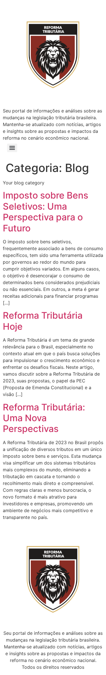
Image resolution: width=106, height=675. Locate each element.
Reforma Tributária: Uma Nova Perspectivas (44, 418)
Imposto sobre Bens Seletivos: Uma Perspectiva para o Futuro (45, 211)
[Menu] (12, 148)
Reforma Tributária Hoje (43, 321)
